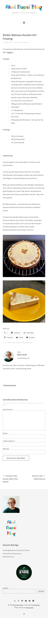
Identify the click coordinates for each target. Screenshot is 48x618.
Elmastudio (29, 608)
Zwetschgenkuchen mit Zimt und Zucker (16, 550)
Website (6, 449)
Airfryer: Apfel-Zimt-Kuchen (11, 479)
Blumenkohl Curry (8, 557)
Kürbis (9, 52)
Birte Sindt (18, 42)
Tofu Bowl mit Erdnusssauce (12, 554)
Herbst (14, 342)
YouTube (29, 601)
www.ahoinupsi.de (23, 358)
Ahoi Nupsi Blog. (18, 605)
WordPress (36, 605)
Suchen (5, 588)
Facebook (18, 601)
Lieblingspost (24, 342)
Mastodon (15, 601)
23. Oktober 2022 (7, 42)
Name (5, 433)
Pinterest (26, 601)
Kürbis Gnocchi (38, 477)
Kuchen (19, 342)
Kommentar (8, 409)
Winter (30, 342)
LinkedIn (33, 601)
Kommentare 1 (26, 42)
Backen (10, 342)
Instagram (22, 601)
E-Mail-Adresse (9, 441)
